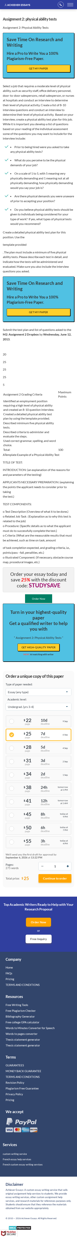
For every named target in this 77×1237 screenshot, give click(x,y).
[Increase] (67, 866)
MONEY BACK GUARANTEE (23, 1071)
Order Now (38, 922)
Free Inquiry (38, 939)
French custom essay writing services (23, 1164)
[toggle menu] (70, 4)
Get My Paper (38, 68)
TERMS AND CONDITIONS (23, 984)
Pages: (10, 864)
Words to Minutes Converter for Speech (30, 1028)
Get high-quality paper (38, 647)
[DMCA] (20, 1229)
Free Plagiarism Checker (21, 1010)
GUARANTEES (15, 1065)
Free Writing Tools (17, 1005)
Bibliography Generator (20, 1016)
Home (9, 967)
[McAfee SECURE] (8, 1233)
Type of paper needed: (19, 684)
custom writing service (15, 1153)
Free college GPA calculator (22, 1022)
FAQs (9, 973)
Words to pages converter (22, 1033)
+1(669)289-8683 (62, 5)
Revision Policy (15, 1082)
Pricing (10, 979)
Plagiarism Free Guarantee (22, 1088)
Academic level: (17, 699)
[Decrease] (42, 866)
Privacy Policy (14, 1094)
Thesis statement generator (23, 1039)
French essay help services (17, 1159)
